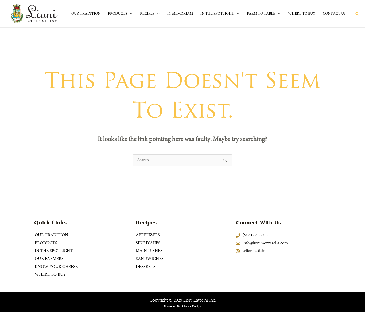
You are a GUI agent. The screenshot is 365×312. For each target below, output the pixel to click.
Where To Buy (301, 14)
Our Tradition (85, 14)
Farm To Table (261, 14)
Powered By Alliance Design (182, 306)
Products (117, 14)
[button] (357, 13)
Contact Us (334, 14)
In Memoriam (180, 14)
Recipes (147, 14)
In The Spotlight (217, 14)
